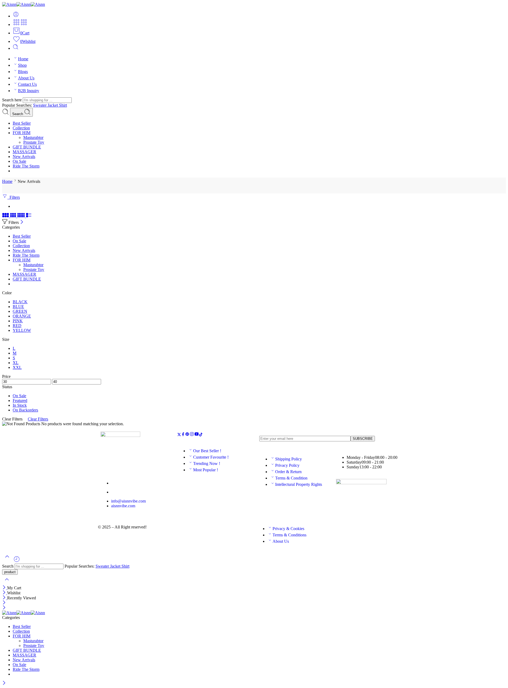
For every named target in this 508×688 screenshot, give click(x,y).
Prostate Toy (33, 142)
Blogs (23, 71)
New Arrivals (24, 156)
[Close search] (7, 583)
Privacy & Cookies (288, 528)
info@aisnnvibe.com (128, 501)
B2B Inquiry (28, 90)
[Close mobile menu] (4, 608)
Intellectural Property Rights (298, 484)
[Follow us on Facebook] (183, 435)
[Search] (16, 48)
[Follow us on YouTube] (196, 435)
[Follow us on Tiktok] (201, 435)
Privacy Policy (287, 465)
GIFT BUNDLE (27, 147)
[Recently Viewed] (16, 561)
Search (18, 114)
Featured (20, 400)
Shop (22, 65)
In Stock (20, 405)
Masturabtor (33, 137)
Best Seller (22, 123)
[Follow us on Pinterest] (187, 435)
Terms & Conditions (289, 535)
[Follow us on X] (179, 435)
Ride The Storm (26, 166)
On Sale (19, 161)
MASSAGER (24, 152)
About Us (26, 78)
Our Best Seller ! (207, 451)
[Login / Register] (16, 16)
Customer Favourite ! (211, 457)
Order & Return (288, 471)
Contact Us (27, 84)
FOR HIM (21, 132)
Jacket (53, 105)
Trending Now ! (206, 463)
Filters (13, 197)
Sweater (40, 105)
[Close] (22, 222)
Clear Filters (38, 419)
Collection (21, 128)
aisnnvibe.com (123, 506)
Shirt (63, 105)
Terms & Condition (291, 478)
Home (23, 59)
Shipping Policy (288, 459)
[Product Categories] (16, 24)
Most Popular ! (205, 470)
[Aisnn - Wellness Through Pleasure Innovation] (23, 4)
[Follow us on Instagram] (191, 435)
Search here (12, 100)
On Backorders (25, 410)
